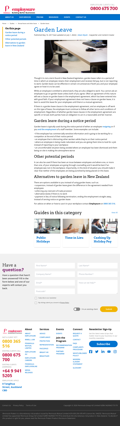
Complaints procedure (78, 348)
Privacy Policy (64, 303)
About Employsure (30, 334)
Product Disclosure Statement (63, 418)
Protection (45, 341)
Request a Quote (77, 334)
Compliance (45, 337)
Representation (47, 345)
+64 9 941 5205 (12, 373)
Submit (109, 309)
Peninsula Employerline (31, 365)
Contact (77, 339)
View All (115, 212)
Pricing (39, 17)
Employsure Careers (30, 359)
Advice (42, 333)
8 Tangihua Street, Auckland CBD (12, 387)
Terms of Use (31, 405)
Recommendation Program (64, 346)
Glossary (77, 368)
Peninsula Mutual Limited (29, 345)
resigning (106, 126)
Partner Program (60, 352)
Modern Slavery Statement (77, 361)
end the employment (47, 129)
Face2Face (44, 348)
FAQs (75, 343)
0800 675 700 (11, 357)
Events (67, 17)
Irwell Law (30, 339)
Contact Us (81, 17)
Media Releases (29, 371)
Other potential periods (15, 39)
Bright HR (44, 352)
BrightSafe (44, 356)
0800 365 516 (109, 203)
